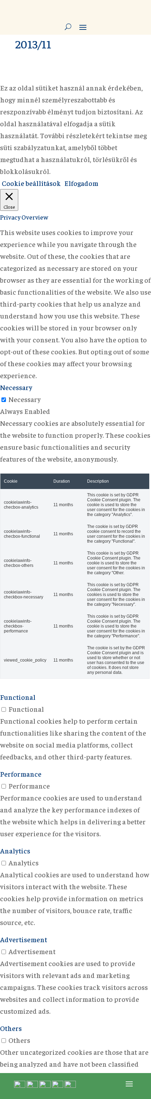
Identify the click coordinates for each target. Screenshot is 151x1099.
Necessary (24, 399)
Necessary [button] (16, 387)
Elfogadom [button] (81, 183)
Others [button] (11, 1028)
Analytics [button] (15, 850)
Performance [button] (20, 773)
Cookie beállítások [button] (31, 183)
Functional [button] (17, 696)
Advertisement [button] (23, 939)
